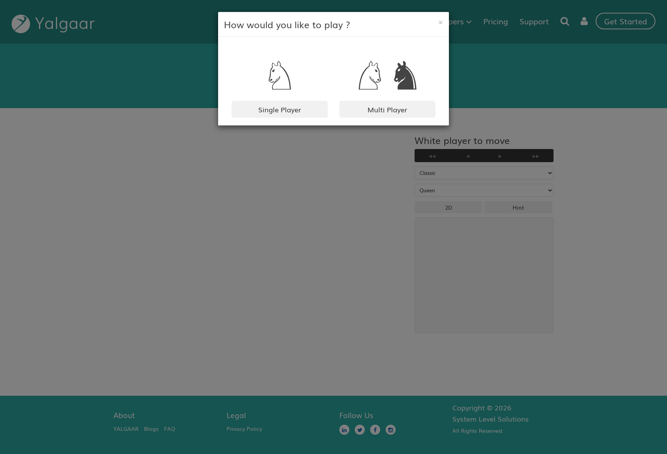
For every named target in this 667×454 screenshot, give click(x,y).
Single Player (279, 109)
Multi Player (387, 109)
